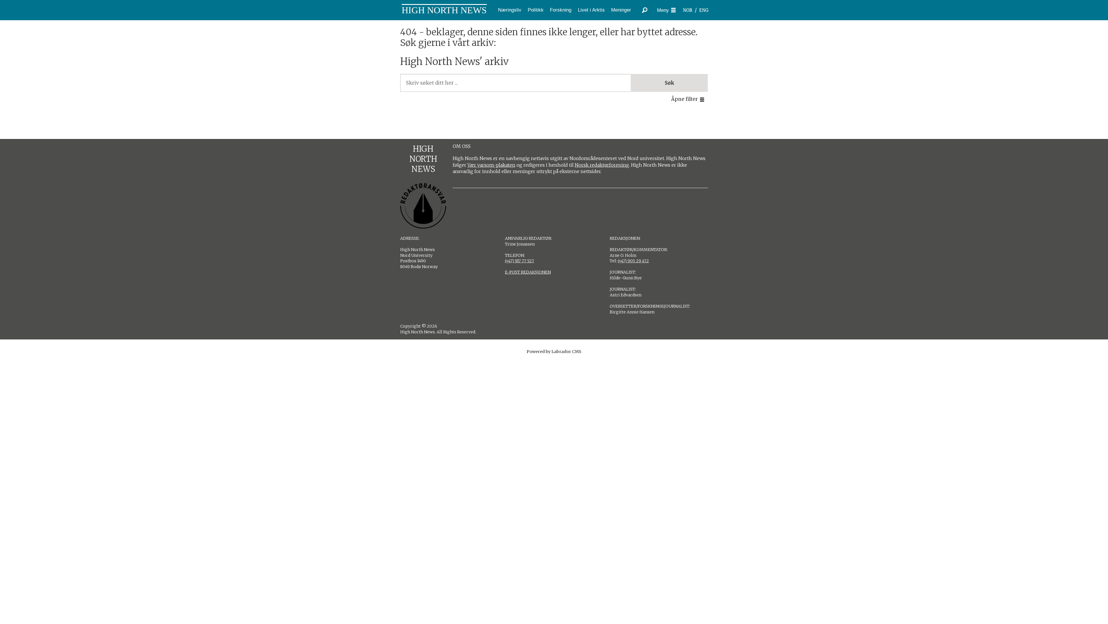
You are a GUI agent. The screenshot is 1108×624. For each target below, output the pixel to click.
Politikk (536, 10)
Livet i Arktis (591, 10)
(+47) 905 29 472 (633, 260)
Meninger (621, 10)
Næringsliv (509, 10)
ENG (704, 10)
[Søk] (645, 10)
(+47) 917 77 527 (519, 260)
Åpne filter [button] (684, 99)
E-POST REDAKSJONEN (528, 272)
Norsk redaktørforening (602, 165)
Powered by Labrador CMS (554, 351)
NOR (687, 10)
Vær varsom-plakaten (491, 165)
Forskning (560, 10)
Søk (669, 83)
